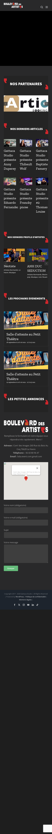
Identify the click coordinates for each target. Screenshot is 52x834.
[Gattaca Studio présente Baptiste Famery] (42, 143)
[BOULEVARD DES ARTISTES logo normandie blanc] (26, 420)
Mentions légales (25, 600)
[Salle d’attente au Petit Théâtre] (26, 320)
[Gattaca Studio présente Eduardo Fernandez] (10, 181)
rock (40, 277)
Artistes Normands (11, 270)
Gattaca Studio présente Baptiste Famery (42, 160)
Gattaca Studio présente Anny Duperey (10, 160)
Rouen (44, 277)
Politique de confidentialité (35, 597)
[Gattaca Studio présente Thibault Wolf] (26, 143)
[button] (6, 104)
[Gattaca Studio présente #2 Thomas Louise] (42, 181)
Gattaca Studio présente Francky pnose (26, 198)
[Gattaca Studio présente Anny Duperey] (10, 143)
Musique (12, 272)
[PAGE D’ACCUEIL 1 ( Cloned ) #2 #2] (26, 38)
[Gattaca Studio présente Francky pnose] (26, 181)
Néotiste (10, 266)
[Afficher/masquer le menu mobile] (47, 7)
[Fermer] (37, 468)
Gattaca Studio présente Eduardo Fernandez (11, 198)
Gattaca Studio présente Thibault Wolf (26, 160)
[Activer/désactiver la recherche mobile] (42, 7)
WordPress (20, 597)
